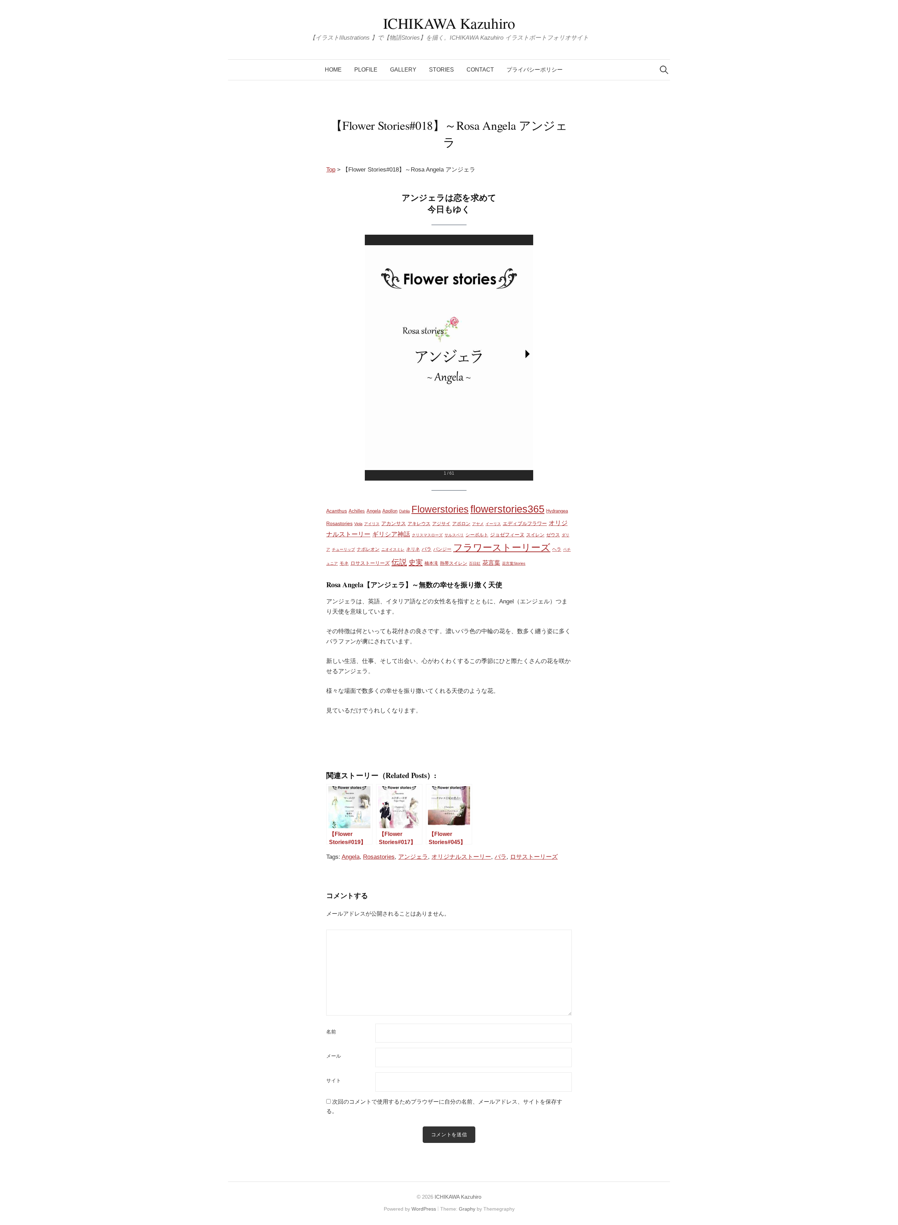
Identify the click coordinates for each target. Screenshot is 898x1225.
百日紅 (475, 563)
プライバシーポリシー (535, 70)
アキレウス (419, 523)
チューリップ (343, 549)
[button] (527, 354)
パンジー (442, 549)
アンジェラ (413, 857)
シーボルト (476, 534)
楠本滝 (431, 563)
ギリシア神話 (391, 534)
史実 (416, 562)
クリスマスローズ (427, 535)
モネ (344, 563)
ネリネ (413, 549)
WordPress (423, 1209)
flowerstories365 (507, 509)
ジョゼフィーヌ (507, 534)
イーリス (493, 524)
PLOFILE (365, 70)
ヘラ (556, 549)
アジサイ (441, 523)
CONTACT (480, 70)
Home (333, 70)
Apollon (389, 511)
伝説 (399, 562)
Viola (358, 524)
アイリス (372, 524)
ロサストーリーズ (370, 563)
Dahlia (404, 511)
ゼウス (553, 534)
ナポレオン (368, 549)
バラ (426, 549)
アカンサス (393, 523)
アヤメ (478, 524)
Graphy (467, 1209)
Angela (374, 511)
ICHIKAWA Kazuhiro (449, 23)
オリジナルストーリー (461, 857)
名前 (331, 1032)
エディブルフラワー (525, 523)
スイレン (535, 534)
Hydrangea (557, 511)
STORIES (441, 70)
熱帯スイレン (453, 563)
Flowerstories (440, 509)
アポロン (461, 523)
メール (333, 1056)
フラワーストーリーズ (501, 547)
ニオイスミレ (392, 549)
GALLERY (403, 70)
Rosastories (339, 523)
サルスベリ (454, 535)
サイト (333, 1080)
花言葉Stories (513, 563)
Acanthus (336, 511)
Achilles (357, 511)
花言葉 (491, 563)
